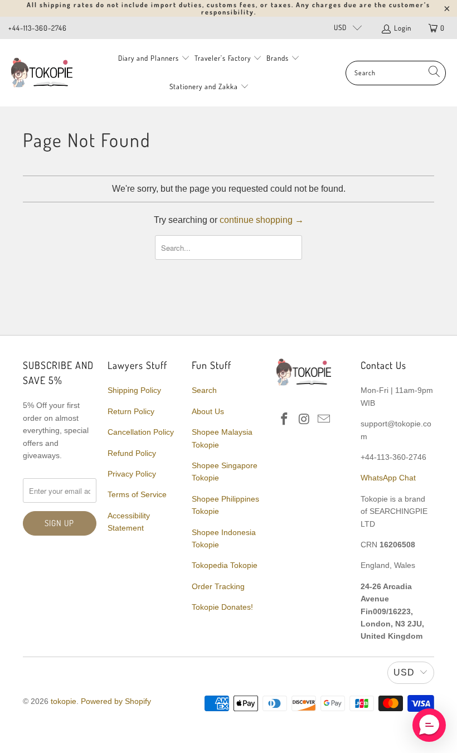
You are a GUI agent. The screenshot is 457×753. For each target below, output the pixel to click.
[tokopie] (41, 73)
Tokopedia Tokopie (224, 565)
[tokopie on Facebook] (284, 419)
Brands (277, 58)
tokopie (63, 701)
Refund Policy (132, 453)
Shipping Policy (134, 390)
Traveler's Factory (224, 58)
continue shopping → (262, 220)
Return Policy (131, 411)
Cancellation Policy (141, 431)
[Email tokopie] (324, 419)
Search (204, 390)
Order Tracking (218, 586)
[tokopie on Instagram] (304, 419)
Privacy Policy (132, 473)
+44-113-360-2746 (37, 27)
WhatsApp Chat (388, 477)
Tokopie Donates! (222, 607)
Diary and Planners (148, 58)
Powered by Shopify (116, 701)
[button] (429, 725)
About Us (208, 411)
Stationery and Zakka (203, 86)
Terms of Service (137, 494)
